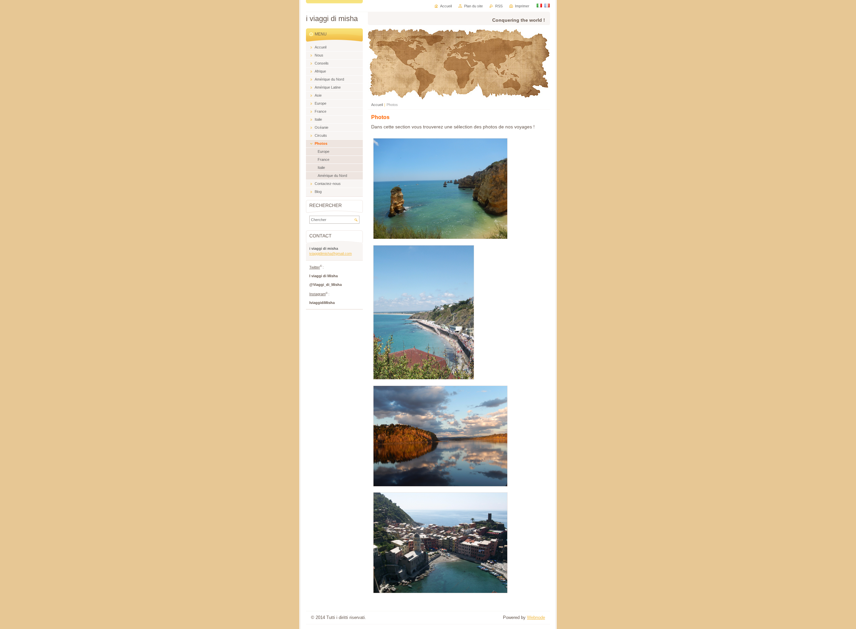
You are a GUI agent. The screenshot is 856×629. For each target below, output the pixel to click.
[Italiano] (539, 5)
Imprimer (522, 6)
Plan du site (473, 6)
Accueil (377, 105)
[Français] (547, 5)
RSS (499, 6)
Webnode (536, 617)
